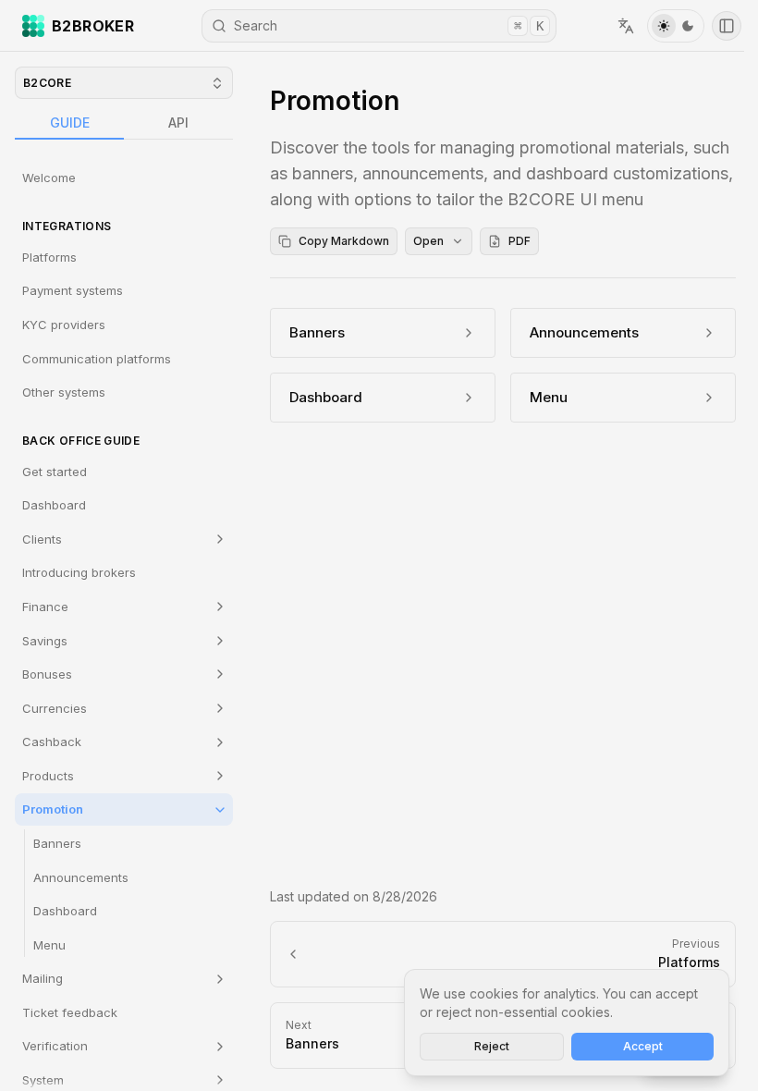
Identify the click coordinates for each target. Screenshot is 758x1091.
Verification (55, 1045)
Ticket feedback (69, 1012)
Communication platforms (96, 358)
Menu (49, 945)
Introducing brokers (79, 572)
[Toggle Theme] (675, 26)
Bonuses (47, 674)
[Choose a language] (626, 26)
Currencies (54, 708)
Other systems (63, 392)
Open (428, 241)
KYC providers (63, 324)
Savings (44, 640)
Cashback (51, 741)
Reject (491, 1046)
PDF (519, 241)
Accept (643, 1046)
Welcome (49, 177)
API (178, 122)
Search (389, 25)
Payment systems (72, 290)
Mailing (42, 978)
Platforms (49, 257)
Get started (54, 471)
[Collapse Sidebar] (726, 26)
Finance (45, 606)
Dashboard (54, 504)
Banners (57, 843)
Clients (42, 539)
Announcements (80, 877)
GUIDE (70, 122)
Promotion (52, 809)
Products (48, 775)
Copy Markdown (344, 241)
